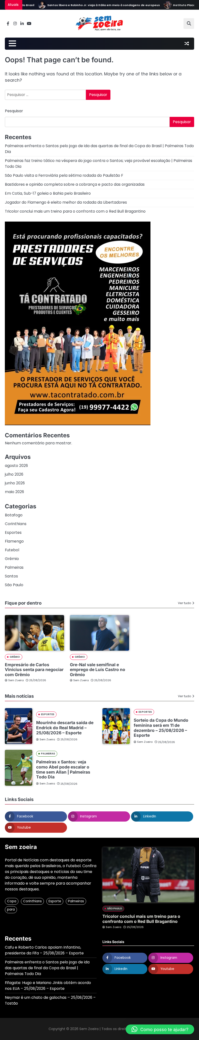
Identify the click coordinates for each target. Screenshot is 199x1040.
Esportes (13, 532)
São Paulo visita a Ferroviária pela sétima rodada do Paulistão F (64, 175)
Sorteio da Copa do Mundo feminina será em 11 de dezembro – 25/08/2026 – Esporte (161, 728)
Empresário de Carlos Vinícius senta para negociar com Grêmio (34, 669)
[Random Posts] (186, 43)
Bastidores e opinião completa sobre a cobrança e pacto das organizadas (75, 184)
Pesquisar (14, 111)
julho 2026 (14, 474)
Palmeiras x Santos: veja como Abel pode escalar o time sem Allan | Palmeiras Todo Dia (63, 769)
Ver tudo (184, 603)
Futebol (12, 549)
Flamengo (14, 541)
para (11, 909)
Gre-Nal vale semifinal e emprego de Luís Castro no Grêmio (97, 669)
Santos (11, 576)
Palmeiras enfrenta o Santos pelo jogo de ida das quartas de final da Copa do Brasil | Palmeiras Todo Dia (47, 968)
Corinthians (15, 523)
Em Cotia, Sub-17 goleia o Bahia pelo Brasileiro (48, 193)
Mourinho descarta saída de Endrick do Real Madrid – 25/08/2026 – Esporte (64, 727)
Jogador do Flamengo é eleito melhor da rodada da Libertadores (66, 202)
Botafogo (14, 515)
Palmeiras (14, 567)
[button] (160, 1029)
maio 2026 (14, 491)
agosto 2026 (16, 465)
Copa (11, 901)
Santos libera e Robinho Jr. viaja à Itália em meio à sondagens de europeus (94, 5)
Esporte (55, 901)
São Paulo (14, 584)
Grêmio (12, 558)
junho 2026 (15, 483)
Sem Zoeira (16, 680)
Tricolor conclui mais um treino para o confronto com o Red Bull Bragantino (75, 211)
